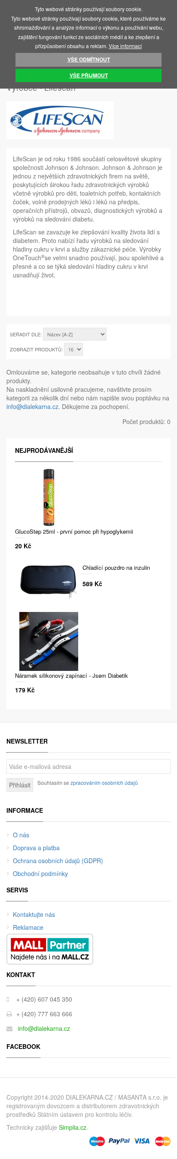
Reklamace (28, 927)
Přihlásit (20, 785)
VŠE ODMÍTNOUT (88, 59)
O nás (21, 834)
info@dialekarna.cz (32, 406)
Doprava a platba (36, 847)
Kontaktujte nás (34, 914)
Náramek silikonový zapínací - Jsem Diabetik (71, 675)
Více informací (125, 45)
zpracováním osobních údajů (104, 782)
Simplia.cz (72, 1127)
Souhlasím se (87, 782)
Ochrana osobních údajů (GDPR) (58, 860)
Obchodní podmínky (40, 873)
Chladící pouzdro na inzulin (116, 567)
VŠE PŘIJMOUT (89, 75)
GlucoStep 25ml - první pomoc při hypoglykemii (74, 531)
